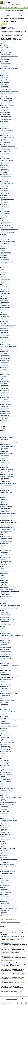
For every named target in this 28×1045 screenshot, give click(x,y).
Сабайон (3, 836)
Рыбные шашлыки (5, 832)
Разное (2, 793)
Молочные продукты (5, 695)
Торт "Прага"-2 (4, 218)
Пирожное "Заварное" (6, 142)
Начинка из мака (4, 172)
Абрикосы (3, 430)
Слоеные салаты (5, 850)
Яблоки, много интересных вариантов (9, 908)
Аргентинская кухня (5, 289)
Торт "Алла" (3, 177)
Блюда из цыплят (5, 502)
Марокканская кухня (5, 356)
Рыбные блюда (4, 830)
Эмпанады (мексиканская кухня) (8, 416)
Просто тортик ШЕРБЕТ (6, 52)
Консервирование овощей (7, 652)
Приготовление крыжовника (7, 777)
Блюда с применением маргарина (8, 515)
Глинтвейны (3, 559)
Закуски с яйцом (4, 601)
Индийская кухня (5, 317)
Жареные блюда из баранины (7, 589)
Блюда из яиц (4, 504)
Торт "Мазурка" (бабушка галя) (7, 199)
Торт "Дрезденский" (5, 190)
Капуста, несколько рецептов (7, 622)
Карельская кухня (5, 333)
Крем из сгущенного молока (7, 667)
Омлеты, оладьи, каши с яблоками (8, 740)
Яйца (2, 915)
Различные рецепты (5, 791)
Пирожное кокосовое (5, 156)
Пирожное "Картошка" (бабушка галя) (9, 147)
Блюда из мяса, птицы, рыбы (7, 474)
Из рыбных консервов (6, 614)
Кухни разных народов (6, 682)
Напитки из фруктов (5, 714)
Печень (2, 754)
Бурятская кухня (4, 303)
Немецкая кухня (4, 365)
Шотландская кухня (5, 413)
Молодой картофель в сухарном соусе (9, 693)
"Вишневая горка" (5, 245)
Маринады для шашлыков (6, 691)
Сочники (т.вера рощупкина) (7, 174)
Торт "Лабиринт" (4, 197)
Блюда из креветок (5, 463)
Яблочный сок (4, 912)
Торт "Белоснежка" (5, 77)
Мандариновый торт (5, 87)
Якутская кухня (4, 422)
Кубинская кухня (4, 342)
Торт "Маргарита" (5, 202)
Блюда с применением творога (8, 529)
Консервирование (5, 649)
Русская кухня (4, 376)
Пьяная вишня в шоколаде (7, 160)
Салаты (3, 274)
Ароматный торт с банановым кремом (9, 56)
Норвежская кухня (5, 367)
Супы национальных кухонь (7, 869)
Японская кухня (4, 423)
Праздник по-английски (6, 252)
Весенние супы (4, 543)
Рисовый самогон (5, 814)
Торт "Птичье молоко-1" (6, 222)
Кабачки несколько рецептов (7, 619)
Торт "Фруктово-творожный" (7, 227)
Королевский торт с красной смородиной (10, 41)
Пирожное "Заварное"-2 (6, 144)
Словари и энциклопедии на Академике (11, 4)
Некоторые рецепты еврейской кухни (9, 724)
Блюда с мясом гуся (5, 511)
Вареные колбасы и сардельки (7, 539)
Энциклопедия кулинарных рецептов (14, 10)
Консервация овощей (5, 645)
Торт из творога (4, 61)
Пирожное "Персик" (5, 158)
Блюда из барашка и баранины (8, 446)
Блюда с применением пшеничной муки (9, 522)
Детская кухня (4, 314)
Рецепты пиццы (4, 813)
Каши (2, 269)
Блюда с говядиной (5, 508)
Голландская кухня (5, 309)
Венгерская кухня (5, 305)
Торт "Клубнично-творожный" (7, 192)
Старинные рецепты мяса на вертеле (9, 866)
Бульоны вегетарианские (6, 536)
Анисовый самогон (5, 432)
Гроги (2, 568)
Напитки (3, 270)
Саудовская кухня (5, 378)
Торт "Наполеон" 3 (5, 949)
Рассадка (3, 799)
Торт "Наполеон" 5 (5, 962)
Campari (3, 428)
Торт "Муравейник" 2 (5, 82)
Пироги (2, 758)
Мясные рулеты (4, 704)
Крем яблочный (4, 135)
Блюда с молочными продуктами (8, 509)
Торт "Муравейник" (5, 59)
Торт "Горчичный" (5, 181)
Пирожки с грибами (5, 763)
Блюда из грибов (4, 448)
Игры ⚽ (20, 15)
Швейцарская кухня (5, 411)
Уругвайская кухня (5, 397)
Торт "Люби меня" (5, 73)
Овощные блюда (4, 735)
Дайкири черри (4, 573)
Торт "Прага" (4, 216)
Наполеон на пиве (5, 213)
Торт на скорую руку (5, 214)
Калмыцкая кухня (5, 330)
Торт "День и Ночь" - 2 (6, 184)
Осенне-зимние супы (5, 744)
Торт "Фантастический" (6, 80)
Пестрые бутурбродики (6, 751)
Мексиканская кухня (5, 358)
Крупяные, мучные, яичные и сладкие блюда (11, 675)
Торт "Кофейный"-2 (5, 195)
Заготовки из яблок (5, 592)
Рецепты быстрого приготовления (8, 802)
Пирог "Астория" (4, 262)
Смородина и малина (6, 852)
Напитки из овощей (5, 709)
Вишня (2, 548)
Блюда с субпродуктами (6, 531)
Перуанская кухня (5, 370)
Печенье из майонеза (6, 89)
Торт (2, 991)
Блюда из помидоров (5, 481)
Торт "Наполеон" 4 (5, 956)
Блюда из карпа (4, 460)
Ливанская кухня (4, 351)
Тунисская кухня (4, 386)
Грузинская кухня (5, 310)
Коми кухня (3, 340)
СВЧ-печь (3, 841)
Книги (7, 15)
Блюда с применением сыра (7, 527)
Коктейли (3, 637)
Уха (2, 882)
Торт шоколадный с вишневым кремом (9, 229)
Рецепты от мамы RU (5, 809)
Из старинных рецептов (6, 615)
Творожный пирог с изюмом (7, 873)
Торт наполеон (4, 986)
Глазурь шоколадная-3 (6, 116)
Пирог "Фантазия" (5, 259)
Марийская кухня (5, 355)
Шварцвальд (4, 248)
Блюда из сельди (5, 490)
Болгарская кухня (5, 300)
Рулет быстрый (4, 165)
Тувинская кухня (4, 385)
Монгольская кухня (5, 362)
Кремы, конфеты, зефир (6, 670)
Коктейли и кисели (5, 638)
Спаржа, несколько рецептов (7, 864)
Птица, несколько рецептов (7, 786)
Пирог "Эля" (3, 139)
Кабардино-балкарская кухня (7, 326)
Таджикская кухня (5, 381)
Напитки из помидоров (6, 712)
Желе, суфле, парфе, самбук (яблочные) (10, 591)
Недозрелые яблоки (5, 723)
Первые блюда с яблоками (7, 747)
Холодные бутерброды (6, 892)
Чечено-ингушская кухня (6, 404)
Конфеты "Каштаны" (5, 66)
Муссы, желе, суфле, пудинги (7, 700)
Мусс (2, 698)
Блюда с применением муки (7, 520)
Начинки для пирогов (5, 718)
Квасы (2, 631)
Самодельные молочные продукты (8, 837)
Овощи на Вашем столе (6, 733)
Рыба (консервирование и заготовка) (9, 820)
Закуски (3, 598)
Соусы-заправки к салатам (7, 860)
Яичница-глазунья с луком (7, 913)
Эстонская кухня (4, 418)
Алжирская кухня (5, 284)
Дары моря (3, 575)
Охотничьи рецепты (5, 746)
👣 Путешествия (3, 1001)
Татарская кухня (4, 383)
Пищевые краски (4, 770)
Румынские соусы (5, 818)
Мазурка (3, 250)
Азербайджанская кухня (6, 282)
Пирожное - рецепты (11, 28)
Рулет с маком (4, 169)
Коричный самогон (5, 661)
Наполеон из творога (5, 211)
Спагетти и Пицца (5, 862)
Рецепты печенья (5, 811)
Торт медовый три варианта (7, 100)
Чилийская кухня (4, 406)
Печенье (3, 756)
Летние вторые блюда (6, 684)
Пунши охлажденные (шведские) (8, 788)
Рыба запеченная (5, 825)
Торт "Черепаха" (4, 86)
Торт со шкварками (5, 103)
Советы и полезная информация (8, 853)
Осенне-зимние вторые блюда (7, 742)
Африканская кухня (5, 293)
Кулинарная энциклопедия (7, 679)
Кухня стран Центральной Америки (8, 346)
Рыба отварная (4, 827)
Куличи (2, 681)
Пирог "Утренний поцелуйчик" (7, 137)
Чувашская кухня (5, 408)
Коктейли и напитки (5, 640)
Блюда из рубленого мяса (6, 486)
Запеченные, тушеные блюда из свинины (10, 608)
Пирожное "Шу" (4, 45)
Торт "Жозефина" (5, 79)
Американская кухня (5, 286)
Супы (2, 867)
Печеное (3, 753)
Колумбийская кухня (5, 339)
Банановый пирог (5, 435)
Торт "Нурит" (4, 96)
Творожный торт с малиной (7, 93)
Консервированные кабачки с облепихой (10, 91)
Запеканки (3, 603)
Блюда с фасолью (5, 532)
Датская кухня (4, 312)
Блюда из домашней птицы (7, 453)
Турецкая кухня (4, 388)
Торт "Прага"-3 (4, 220)
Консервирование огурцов (7, 654)
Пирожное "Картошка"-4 (6, 153)
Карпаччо (3, 626)
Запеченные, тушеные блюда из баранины (10, 605)
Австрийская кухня (5, 280)
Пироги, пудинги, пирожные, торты (8, 761)
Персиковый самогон (5, 749)
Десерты (3, 576)
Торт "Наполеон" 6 (5, 969)
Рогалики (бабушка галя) (6, 162)
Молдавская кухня (5, 360)
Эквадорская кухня (5, 415)
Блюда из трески (4, 497)
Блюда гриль (4, 441)
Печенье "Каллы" (5, 239)
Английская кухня (5, 287)
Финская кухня (4, 399)
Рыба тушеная (4, 829)
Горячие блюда (4, 562)
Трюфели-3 (3, 236)
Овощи (2, 730)
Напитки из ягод (4, 716)
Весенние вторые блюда (6, 541)
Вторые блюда (10, 27)
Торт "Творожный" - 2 (5, 243)
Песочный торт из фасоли (6, 94)
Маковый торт (4, 43)
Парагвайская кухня (5, 369)
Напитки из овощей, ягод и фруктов (9, 711)
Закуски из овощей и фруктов (7, 599)
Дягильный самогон (5, 585)
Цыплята (3, 897)
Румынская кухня (5, 374)
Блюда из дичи (4, 451)
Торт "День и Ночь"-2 (5, 186)
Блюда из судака (4, 493)
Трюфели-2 (3, 234)
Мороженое (3, 697)
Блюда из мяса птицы (6, 472)
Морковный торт (4, 75)
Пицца (2, 767)
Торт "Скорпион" (4, 84)
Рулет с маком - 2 (5, 170)
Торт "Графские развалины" (7, 183)
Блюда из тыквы (4, 499)
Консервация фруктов (6, 647)
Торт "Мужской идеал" (6, 54)
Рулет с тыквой (4, 237)
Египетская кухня (5, 316)
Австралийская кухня (5, 279)
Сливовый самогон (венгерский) (8, 848)
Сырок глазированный (6, 176)
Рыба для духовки (5, 822)
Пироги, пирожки (4, 760)
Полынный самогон (5, 772)
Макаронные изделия (6, 688)
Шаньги (2, 906)
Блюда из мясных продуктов (7, 476)
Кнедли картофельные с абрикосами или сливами (12, 635)
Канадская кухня (4, 332)
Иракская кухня (4, 321)
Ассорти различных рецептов (7, 433)
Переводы (20, 13)
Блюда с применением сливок (7, 523)
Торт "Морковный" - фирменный (8, 241)
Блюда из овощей (5, 478)
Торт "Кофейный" (5, 193)
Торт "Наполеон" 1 (5, 936)
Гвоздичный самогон (5, 557)
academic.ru (5, 2)
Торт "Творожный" (5, 49)
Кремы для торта (5, 668)
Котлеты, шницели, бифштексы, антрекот (10, 665)
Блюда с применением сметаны (8, 525)
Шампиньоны (4, 905)
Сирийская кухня (5, 379)
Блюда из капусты (5, 458)
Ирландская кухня (5, 323)
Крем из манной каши (6, 119)
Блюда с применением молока (8, 518)
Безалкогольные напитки (6, 437)
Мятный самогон (4, 705)
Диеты (2, 578)
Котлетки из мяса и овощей (7, 663)
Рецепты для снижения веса (7, 804)
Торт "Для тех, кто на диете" (7, 101)
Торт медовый (4, 204)
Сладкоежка (3, 843)
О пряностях (4, 728)
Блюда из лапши (4, 467)
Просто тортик (4, 50)
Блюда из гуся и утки (5, 449)
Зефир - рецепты (5, 612)
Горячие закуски (4, 564)
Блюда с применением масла (7, 516)
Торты (2, 878)
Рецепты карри (4, 806)
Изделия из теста (5, 617)
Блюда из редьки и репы (6, 485)
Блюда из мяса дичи (5, 471)
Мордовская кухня (5, 363)
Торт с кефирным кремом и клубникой (9, 68)
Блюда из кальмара (5, 456)
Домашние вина (4, 580)
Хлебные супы (4, 889)
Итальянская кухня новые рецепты (8, 325)
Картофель (3, 628)
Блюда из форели (5, 501)
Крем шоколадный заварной (7, 130)
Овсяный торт (4, 255)
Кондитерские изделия (6, 642)
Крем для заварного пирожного (8, 146)
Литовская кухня (4, 353)
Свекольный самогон (5, 839)
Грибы (2, 566)
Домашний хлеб (4, 582)
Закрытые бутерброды (6, 596)
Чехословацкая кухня (5, 402)
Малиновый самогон (5, 689)
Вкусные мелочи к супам (6, 550)
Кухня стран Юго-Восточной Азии (8, 348)
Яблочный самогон (5, 910)
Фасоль (2, 883)
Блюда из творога (5, 495)
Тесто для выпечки (5, 874)
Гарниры (3, 555)
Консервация (4, 644)
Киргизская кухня (5, 335)
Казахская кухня (4, 328)
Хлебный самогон (5, 890)
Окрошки (3, 739)
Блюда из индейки (5, 455)
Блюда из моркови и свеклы (7, 469)
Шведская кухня (4, 409)
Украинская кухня (5, 395)
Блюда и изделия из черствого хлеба (9, 442)
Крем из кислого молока (6, 117)
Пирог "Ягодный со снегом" (7, 260)
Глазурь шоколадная (5, 112)
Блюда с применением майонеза (8, 513)
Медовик (3, 70)
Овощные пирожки (5, 737)
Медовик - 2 (3, 71)
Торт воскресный (5, 246)
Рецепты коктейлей (5, 807)
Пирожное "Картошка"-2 (6, 149)
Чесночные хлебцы (5, 901)
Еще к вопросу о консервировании (8, 587)
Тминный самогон (5, 876)
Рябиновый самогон (5, 834)
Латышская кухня (5, 349)
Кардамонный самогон (6, 624)
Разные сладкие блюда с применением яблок (11, 797)
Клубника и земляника (6, 633)
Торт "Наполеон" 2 (5, 943)
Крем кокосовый (4, 126)
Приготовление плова (6, 779)
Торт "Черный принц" (5, 47)
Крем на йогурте (4, 128)
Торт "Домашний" (5, 188)
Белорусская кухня (5, 296)
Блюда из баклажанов (6, 444)
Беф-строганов (4, 439)
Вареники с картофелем (6, 538)
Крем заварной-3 (5, 124)
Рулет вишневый (4, 167)
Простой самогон (5, 783)
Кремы (2, 109)
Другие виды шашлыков (6, 584)
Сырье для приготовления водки (8, 871)
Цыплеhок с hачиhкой (6, 896)
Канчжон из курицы (5, 621)
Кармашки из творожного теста (8, 105)
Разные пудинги (4, 795)
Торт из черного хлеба (6, 63)
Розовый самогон (5, 816)
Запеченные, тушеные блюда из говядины (10, 606)
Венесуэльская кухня (5, 307)
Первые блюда (4, 272)
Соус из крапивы (4, 855)
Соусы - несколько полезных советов (9, 859)
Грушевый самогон (5, 571)
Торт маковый (4, 200)
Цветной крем (4, 110)
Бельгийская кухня (5, 298)
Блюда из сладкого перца (6, 492)
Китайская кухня (4, 337)
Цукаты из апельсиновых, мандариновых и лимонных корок (14, 64)
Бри (2, 534)
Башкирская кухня (5, 295)
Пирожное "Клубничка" (6, 154)
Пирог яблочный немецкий (7, 140)
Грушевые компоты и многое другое (9, 569)
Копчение (3, 659)
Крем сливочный (4, 131)
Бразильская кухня (5, 302)
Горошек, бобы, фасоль (6, 561)
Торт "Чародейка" (5, 230)
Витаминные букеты (5, 546)
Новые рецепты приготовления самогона (10, 726)
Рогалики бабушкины (5, 163)
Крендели (3, 672)
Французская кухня (5, 400)
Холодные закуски (5, 894)
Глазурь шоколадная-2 (6, 114)
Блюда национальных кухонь (7, 506)
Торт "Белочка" (4, 179)
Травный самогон (5, 880)
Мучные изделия (4, 702)
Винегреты (3, 545)
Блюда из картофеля (5, 462)
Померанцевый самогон (6, 774)
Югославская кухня (5, 420)
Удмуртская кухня (5, 392)
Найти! (25, 7)
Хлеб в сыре (4, 887)
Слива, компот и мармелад (7, 846)
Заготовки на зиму (5, 594)
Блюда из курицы (5, 465)
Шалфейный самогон (5, 903)
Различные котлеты (5, 790)
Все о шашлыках (4, 552)
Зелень (2, 610)
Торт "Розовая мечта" (5, 223)
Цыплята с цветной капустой (7, 899)
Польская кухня (4, 372)
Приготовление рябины (6, 781)
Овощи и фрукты (5, 731)
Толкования (7, 13)
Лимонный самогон (5, 686)
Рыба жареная (4, 823)
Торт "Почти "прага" (5, 253)
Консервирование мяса (6, 651)
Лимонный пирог (4, 107)
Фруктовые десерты (5, 885)
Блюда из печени (5, 479)
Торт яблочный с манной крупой (8, 232)
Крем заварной (4, 121)
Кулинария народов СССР (7, 677)
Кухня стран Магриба (5, 344)
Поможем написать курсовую (13, 922)
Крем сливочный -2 (5, 133)
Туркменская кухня (5, 390)
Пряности (3, 784)
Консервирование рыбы (6, 656)
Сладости (3, 844)
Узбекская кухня (4, 393)
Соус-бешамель (4, 857)
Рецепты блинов (4, 800)
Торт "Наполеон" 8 (5, 209)
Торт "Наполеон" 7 (5, 207)
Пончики (3, 776)
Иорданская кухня (5, 319)
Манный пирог (4, 257)
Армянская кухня (5, 291)
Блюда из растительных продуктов (8, 483)
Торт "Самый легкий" (5, 225)
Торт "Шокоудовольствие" (6, 98)
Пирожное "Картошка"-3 (6, 151)
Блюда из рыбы (4, 488)
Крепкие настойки (5, 674)
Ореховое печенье (5, 57)
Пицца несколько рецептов (7, 769)
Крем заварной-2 (5, 123)
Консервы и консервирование (7, 658)
